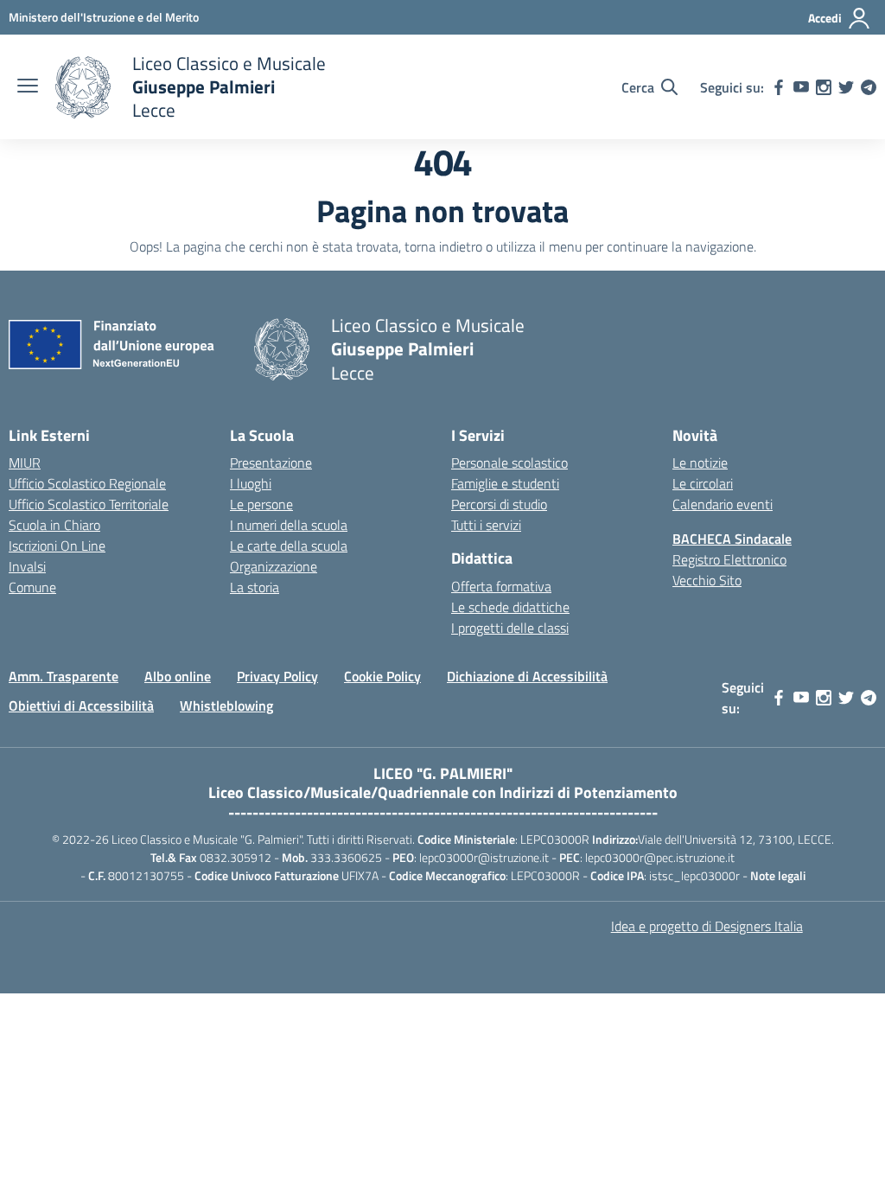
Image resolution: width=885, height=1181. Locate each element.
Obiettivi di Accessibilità (81, 705)
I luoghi (250, 483)
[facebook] (778, 87)
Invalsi (27, 566)
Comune (32, 587)
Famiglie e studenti (505, 483)
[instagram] (823, 87)
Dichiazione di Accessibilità (527, 676)
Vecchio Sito (707, 580)
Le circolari (702, 483)
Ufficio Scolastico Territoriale (89, 504)
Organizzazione (273, 566)
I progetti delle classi (510, 627)
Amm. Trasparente (63, 676)
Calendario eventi (722, 504)
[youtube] (801, 87)
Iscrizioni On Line (57, 545)
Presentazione (271, 462)
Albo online (177, 676)
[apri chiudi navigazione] (27, 87)
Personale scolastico (509, 462)
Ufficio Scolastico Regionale (87, 483)
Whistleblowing (226, 705)
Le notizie (700, 462)
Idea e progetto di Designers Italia (707, 926)
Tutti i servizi (486, 524)
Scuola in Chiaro (54, 524)
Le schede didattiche (510, 607)
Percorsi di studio (499, 504)
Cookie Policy (382, 676)
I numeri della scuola (288, 524)
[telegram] (868, 87)
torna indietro (443, 246)
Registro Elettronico (729, 559)
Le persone (261, 504)
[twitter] (846, 87)
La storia (254, 587)
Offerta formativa (501, 586)
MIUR (25, 462)
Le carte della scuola (288, 545)
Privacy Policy (277, 676)
